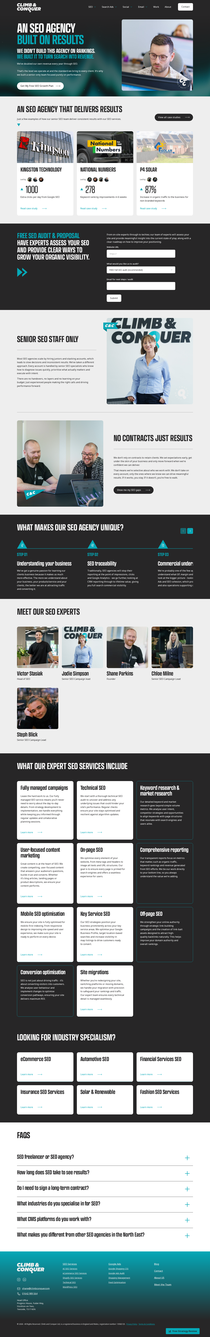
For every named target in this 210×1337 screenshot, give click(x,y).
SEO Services (70, 1264)
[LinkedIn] (24, 1279)
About (168, 6)
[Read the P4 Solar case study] (165, 173)
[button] (37, 655)
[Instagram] (18, 1279)
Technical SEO (69, 1282)
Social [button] (126, 6)
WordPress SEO (70, 1287)
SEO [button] (90, 6)
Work (156, 6)
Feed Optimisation (117, 1282)
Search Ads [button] (108, 6)
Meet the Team (162, 1284)
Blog (156, 1264)
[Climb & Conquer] (40, 7)
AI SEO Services (70, 1268)
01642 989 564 (29, 1293)
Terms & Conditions (146, 1324)
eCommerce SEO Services (75, 1273)
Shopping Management (119, 1277)
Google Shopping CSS (118, 1268)
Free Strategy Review (184, 1331)
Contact (185, 6)
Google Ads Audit (116, 1273)
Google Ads (114, 1264)
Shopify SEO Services (72, 1277)
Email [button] (141, 6)
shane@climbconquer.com (36, 1288)
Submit (114, 298)
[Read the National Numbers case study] (105, 173)
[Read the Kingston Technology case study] (45, 173)
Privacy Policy (131, 1324)
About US (159, 1278)
